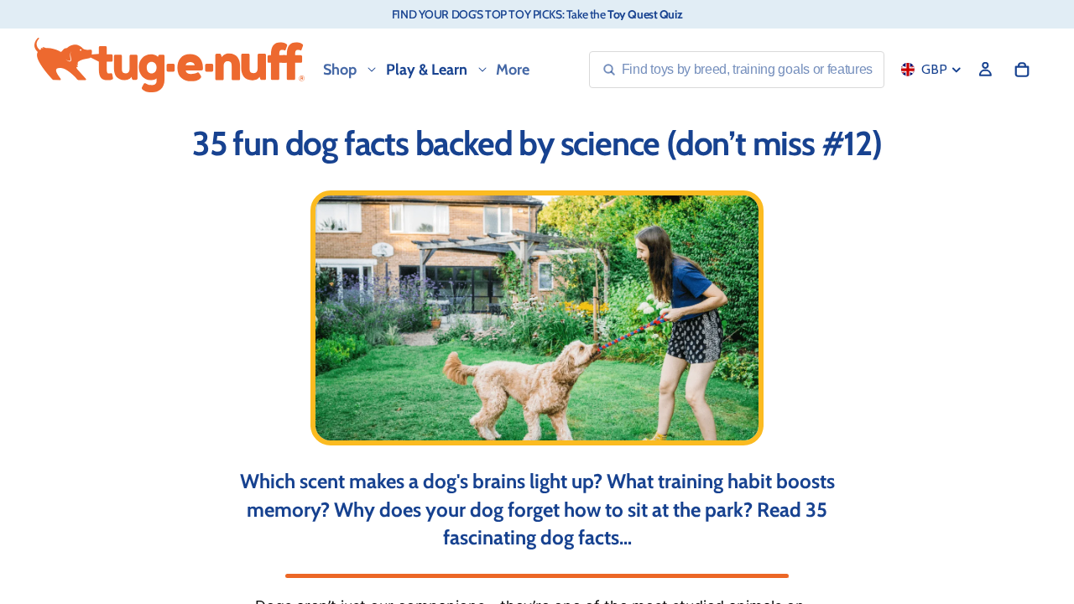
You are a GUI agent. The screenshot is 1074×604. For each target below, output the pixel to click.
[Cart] (1022, 69)
